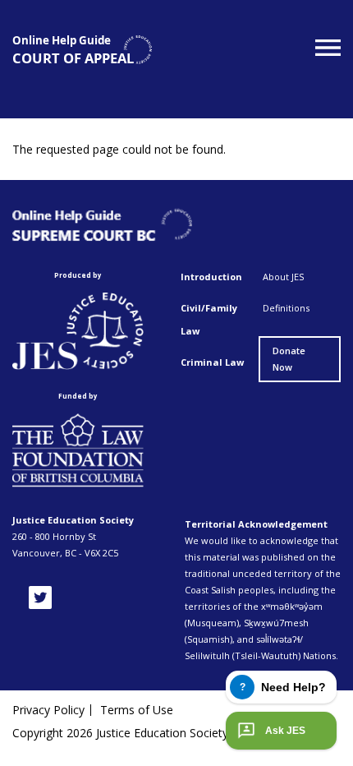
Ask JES (285, 730)
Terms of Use (136, 710)
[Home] (82, 50)
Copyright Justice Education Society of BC (137, 733)
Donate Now (289, 358)
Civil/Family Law (209, 319)
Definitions (286, 308)
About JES (283, 276)
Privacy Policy (48, 710)
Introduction (211, 276)
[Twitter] (40, 597)
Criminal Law (212, 362)
